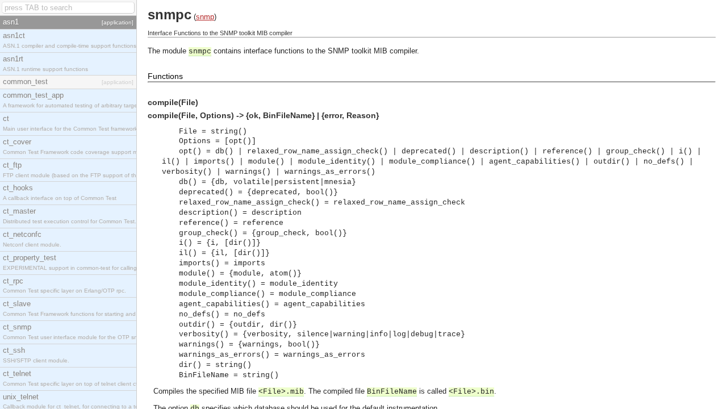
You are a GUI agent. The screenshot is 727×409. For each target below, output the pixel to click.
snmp (205, 16)
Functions (165, 76)
